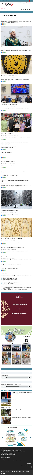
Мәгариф (9, 146)
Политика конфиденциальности (5, 461)
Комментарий (17, 20)
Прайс (23, 471)
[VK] (21, 10)
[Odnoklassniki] (27, 10)
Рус (31, 0)
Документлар (3, 473)
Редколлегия (12, 471)
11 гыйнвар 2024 (4, 20)
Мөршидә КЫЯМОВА (11, 106)
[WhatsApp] (5, 24)
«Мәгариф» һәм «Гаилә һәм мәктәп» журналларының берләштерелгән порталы (12, 0)
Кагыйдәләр (18, 471)
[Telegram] (29, 10)
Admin (8, 163)
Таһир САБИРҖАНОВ (11, 20)
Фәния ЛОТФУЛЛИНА (11, 135)
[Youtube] (25, 10)
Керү (4, 8)
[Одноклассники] (2, 24)
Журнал (2, 471)
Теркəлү (2, 8)
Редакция (7, 471)
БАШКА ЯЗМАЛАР (16, 292)
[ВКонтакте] (1, 24)
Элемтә (27, 471)
